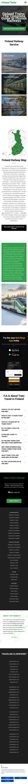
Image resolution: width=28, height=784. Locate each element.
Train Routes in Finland (11, 382)
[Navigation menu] (25, 2)
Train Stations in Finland (11, 361)
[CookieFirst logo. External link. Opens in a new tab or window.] (1, 766)
